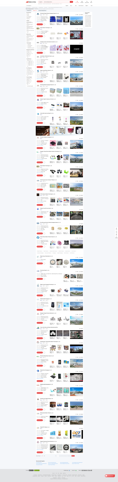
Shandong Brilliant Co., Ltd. (48, 84)
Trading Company (30, 35)
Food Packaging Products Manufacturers (77, 462)
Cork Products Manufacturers (89, 17)
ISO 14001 (29, 52)
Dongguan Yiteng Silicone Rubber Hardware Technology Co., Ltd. (51, 151)
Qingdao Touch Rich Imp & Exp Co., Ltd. (46, 208)
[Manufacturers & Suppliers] (31, 2)
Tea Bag (28, 15)
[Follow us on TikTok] (83, 470)
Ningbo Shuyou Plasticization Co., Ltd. (46, 256)
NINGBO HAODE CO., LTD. (46, 384)
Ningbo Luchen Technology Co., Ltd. (48, 284)
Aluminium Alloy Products (53, 251)
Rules (91, 5)
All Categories (29, 5)
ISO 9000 (29, 54)
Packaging (54, 252)
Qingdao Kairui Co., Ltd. (46, 370)
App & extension (81, 5)
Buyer (71, 5)
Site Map (61, 473)
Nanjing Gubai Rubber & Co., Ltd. (46, 412)
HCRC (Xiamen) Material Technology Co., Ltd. (47, 194)
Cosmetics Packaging (40, 252)
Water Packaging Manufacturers (64, 462)
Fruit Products (74, 251)
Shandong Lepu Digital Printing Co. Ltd (46, 398)
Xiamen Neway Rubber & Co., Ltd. (48, 236)
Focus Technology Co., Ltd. (59, 478)
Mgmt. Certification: (39, 305)
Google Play (37, 470)
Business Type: (39, 16)
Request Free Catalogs (40, 21)
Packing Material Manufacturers (89, 21)
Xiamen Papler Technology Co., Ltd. (46, 27)
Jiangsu (29, 82)
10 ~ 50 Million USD (30, 62)
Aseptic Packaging (60, 252)
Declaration (59, 477)
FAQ (56, 473)
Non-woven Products (48, 252)
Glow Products (66, 252)
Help (75, 5)
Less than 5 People (30, 71)
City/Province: (39, 20)
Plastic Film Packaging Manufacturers (53, 463)
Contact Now (40, 24)
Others (28, 55)
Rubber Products (39, 251)
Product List (29, 10)
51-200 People (30, 70)
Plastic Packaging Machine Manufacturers (91, 23)
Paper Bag (28, 18)
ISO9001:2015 (30, 53)
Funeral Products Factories (51, 464)
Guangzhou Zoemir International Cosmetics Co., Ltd (48, 41)
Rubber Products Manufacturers (47, 3)
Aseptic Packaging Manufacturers (90, 15)
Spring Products (67, 251)
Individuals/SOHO (30, 39)
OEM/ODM (29, 44)
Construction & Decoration (30, 31)
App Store (31, 470)
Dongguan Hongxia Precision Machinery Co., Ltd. (48, 313)
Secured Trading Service (42, 10)
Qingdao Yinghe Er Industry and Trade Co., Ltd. (48, 99)
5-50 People (29, 69)
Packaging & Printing (29, 25)
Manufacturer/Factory (30, 37)
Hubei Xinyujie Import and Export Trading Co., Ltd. (48, 179)
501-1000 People (30, 74)
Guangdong (29, 78)
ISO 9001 (29, 51)
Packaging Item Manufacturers (89, 26)
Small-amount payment (30, 47)
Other (28, 41)
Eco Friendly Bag (29, 16)
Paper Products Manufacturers (55, 3)
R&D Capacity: (39, 47)
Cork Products (72, 252)
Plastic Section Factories (39, 464)
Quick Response (29, 45)
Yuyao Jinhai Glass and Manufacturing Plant (49, 327)
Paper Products (46, 251)
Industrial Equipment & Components (30, 27)
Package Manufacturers (88, 20)
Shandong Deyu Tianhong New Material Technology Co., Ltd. (50, 341)
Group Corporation (30, 38)
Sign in (91, 2)
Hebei (28, 83)
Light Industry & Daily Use (30, 29)
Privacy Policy (63, 477)
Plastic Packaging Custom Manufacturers (41, 463)
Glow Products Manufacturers (89, 16)
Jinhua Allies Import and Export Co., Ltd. (46, 113)
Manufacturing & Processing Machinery (30, 23)
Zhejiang (29, 79)
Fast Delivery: (38, 19)
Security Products (61, 251)
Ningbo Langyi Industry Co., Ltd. (46, 70)
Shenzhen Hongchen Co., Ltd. (47, 137)
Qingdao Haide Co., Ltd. (46, 298)
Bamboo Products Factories (75, 463)
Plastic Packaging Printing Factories (64, 463)
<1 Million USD (30, 60)
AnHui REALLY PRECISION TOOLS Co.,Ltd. (47, 56)
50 (44, 455)
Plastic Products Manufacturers (52, 462)
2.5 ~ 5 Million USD (30, 61)
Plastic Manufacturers (39, 462)
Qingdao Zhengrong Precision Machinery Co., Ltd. (48, 441)
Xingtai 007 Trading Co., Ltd (44, 427)
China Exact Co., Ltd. (44, 270)
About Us (53, 473)
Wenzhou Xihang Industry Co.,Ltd (47, 355)
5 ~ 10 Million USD (30, 63)
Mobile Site (64, 473)
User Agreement (55, 477)
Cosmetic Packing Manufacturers (90, 22)
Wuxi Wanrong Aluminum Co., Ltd (50, 222)
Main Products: (39, 31)
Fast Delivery (29, 46)
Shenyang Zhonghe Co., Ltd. (49, 13)
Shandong (29, 80)
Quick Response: (39, 32)
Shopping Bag (29, 17)
